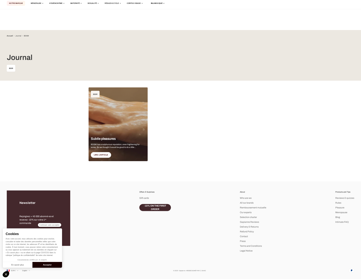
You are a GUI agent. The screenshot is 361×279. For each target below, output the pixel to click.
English (24, 270)
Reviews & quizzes (344, 198)
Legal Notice (246, 251)
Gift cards (144, 198)
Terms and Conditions (251, 246)
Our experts (246, 212)
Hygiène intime (55, 3)
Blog (337, 217)
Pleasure (339, 207)
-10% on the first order (155, 207)
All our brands (247, 203)
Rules (338, 203)
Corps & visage (134, 3)
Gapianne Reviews (249, 222)
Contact (244, 236)
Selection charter (248, 217)
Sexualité (92, 3)
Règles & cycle (112, 3)
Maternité (75, 3)
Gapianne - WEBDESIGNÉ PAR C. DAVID (192, 270)
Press (243, 241)
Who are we (246, 198)
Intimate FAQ (342, 222)
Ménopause (36, 3)
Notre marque (16, 3)
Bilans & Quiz (157, 3)
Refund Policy (247, 231)
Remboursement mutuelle (253, 207)
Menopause (341, 212)
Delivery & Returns (249, 227)
